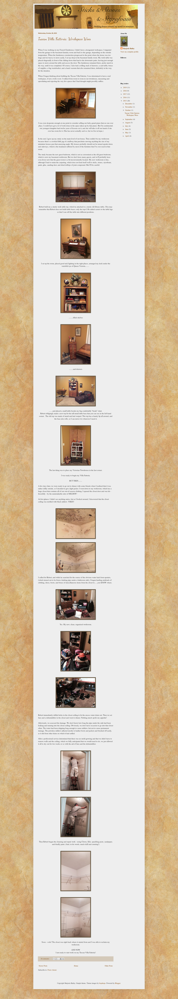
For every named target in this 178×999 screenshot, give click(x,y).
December (129, 103)
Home (76, 966)
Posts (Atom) (52, 970)
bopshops (102, 983)
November (129, 107)
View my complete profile (129, 52)
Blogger (117, 983)
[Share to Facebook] (61, 959)
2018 (125, 91)
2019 (125, 87)
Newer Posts (43, 966)
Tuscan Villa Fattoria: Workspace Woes (64, 39)
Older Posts (109, 966)
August (128, 122)
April (127, 136)
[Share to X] (58, 959)
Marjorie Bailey (128, 48)
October (128, 110)
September (129, 119)
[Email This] (54, 959)
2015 (125, 101)
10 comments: (45, 959)
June (127, 129)
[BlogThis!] (56, 959)
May (127, 132)
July (126, 126)
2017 (125, 94)
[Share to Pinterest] (63, 959)
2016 (125, 97)
